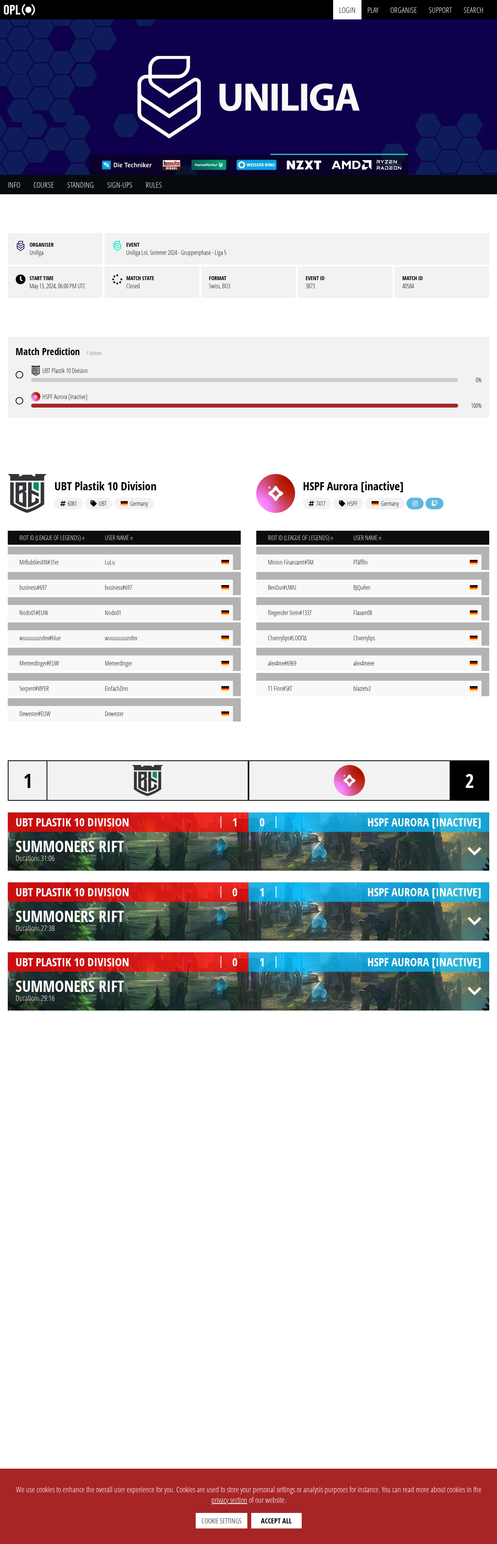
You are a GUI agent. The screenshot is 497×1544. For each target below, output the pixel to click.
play (373, 9)
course (43, 184)
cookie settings (222, 1520)
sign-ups (119, 184)
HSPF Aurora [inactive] (353, 486)
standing (80, 184)
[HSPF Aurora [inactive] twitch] (434, 503)
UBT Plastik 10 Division (105, 486)
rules (154, 184)
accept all (276, 1520)
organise (403, 9)
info (14, 184)
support (440, 9)
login (347, 9)
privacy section (229, 1500)
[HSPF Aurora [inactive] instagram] (415, 503)
